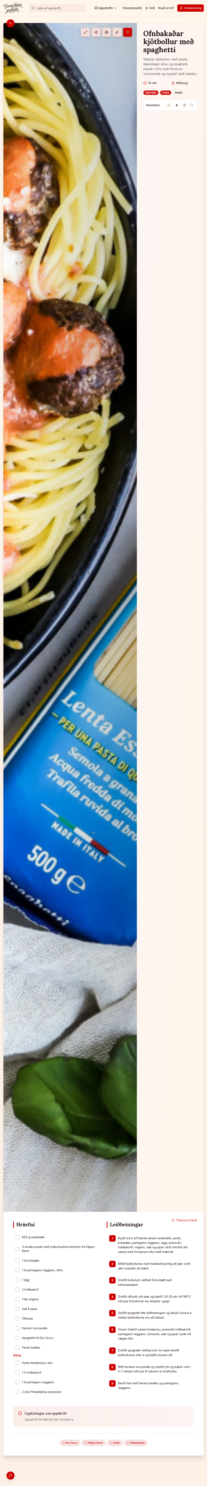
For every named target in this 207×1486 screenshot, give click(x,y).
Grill (152, 8)
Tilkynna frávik (186, 1220)
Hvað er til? (166, 8)
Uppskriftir (105, 8)
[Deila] (96, 32)
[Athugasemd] (117, 32)
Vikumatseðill (132, 8)
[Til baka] (10, 23)
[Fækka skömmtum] (169, 105)
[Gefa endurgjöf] (10, 1475)
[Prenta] (106, 32)
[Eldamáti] (85, 32)
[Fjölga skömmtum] (184, 105)
